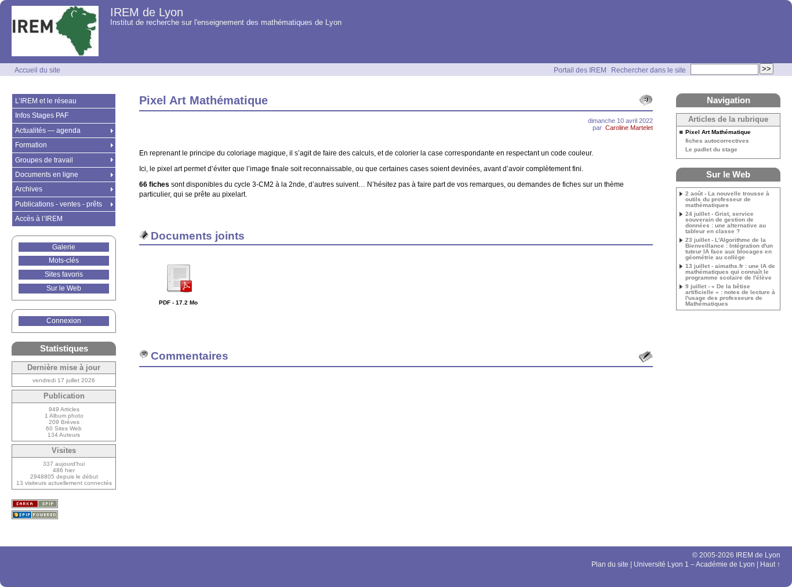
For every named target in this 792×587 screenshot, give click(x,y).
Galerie (63, 247)
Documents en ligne (46, 175)
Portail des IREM (580, 70)
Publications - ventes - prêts (58, 204)
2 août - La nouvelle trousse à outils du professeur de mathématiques (727, 199)
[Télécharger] (178, 297)
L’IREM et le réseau (46, 101)
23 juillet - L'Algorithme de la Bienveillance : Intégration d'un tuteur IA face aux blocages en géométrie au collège (729, 248)
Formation (31, 145)
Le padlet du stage (711, 150)
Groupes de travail (44, 160)
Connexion (63, 321)
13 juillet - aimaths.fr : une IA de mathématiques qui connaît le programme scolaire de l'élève (730, 272)
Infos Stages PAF (41, 115)
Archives (28, 189)
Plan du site (609, 564)
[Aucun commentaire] (646, 100)
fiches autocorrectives (717, 141)
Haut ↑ (770, 564)
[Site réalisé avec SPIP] (35, 514)
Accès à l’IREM (39, 219)
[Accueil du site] (55, 31)
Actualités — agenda (48, 130)
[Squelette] (35, 503)
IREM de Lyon (146, 12)
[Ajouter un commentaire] (646, 357)
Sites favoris (64, 274)
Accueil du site (37, 70)
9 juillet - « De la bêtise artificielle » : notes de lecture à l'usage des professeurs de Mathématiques (730, 295)
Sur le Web (63, 288)
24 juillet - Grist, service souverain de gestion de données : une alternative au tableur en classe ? (725, 222)
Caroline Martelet (629, 127)
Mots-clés (64, 260)
